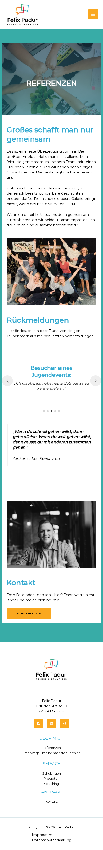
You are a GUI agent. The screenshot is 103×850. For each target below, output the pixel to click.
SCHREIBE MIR (28, 613)
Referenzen (51, 748)
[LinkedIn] (51, 723)
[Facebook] (38, 723)
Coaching (51, 784)
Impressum (42, 835)
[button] (44, 411)
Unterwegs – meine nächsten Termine (51, 753)
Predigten (51, 778)
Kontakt (52, 801)
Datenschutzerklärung (51, 840)
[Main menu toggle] (93, 14)
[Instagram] (64, 723)
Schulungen (51, 773)
